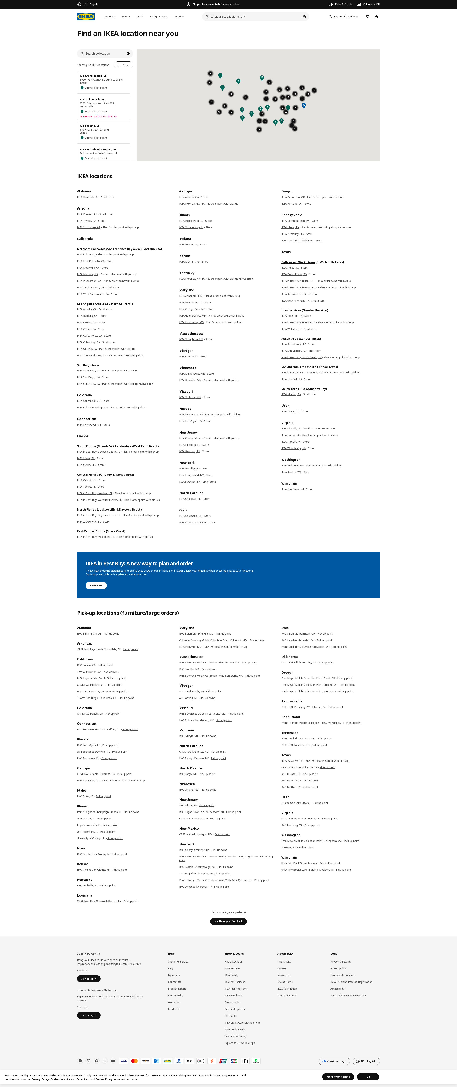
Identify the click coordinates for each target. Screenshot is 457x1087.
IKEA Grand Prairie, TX (294, 274)
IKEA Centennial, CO (89, 401)
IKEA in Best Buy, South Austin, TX (301, 357)
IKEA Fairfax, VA (290, 435)
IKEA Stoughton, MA (191, 339)
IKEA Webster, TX (291, 329)
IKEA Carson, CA (86, 322)
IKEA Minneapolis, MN (192, 373)
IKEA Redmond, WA (292, 465)
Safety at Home (286, 995)
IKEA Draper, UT (290, 411)
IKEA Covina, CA (86, 329)
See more (82, 970)
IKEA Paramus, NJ (189, 451)
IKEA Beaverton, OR (293, 197)
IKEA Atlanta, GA (189, 197)
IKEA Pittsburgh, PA (292, 234)
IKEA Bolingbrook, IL (191, 220)
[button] (242, 110)
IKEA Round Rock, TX (293, 344)
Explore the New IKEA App (240, 1043)
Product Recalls (177, 988)
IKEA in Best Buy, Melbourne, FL (96, 536)
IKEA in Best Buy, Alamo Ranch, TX (301, 372)
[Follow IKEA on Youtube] (113, 1061)
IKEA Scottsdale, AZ (88, 227)
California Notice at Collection (69, 1079)
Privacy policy (338, 968)
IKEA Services (232, 968)
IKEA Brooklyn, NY (189, 468)
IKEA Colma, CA (86, 254)
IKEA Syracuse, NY (189, 481)
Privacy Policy (40, 1079)
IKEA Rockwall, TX (291, 294)
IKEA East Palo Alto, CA (90, 261)
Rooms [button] (126, 16)
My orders (174, 975)
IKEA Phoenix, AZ (87, 214)
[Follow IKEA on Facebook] (80, 1061)
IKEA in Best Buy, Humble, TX (298, 322)
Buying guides (233, 1002)
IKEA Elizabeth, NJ (189, 444)
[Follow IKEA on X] (105, 1061)
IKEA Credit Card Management (242, 1022)
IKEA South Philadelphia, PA (297, 240)
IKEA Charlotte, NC (190, 498)
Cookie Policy (104, 1079)
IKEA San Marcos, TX (293, 350)
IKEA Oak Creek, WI (292, 489)
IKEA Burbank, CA (87, 315)
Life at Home (285, 982)
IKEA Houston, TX (291, 315)
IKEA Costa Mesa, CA (89, 335)
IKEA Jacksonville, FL (89, 521)
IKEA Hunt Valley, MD (191, 322)
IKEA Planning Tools (236, 988)
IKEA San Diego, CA (88, 377)
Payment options (235, 1009)
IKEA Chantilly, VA (291, 428)
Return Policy (175, 995)
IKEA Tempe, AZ (86, 220)
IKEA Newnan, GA (189, 203)
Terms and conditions (343, 975)
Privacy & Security (340, 961)
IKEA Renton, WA (291, 472)
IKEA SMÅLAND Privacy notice (348, 995)
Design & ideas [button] (159, 16)
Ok (368, 1076)
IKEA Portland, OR (291, 203)
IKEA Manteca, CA (87, 274)
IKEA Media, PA (290, 227)
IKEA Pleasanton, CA (89, 280)
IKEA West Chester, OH (192, 522)
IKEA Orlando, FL (87, 480)
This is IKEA (284, 961)
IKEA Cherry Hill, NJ (190, 438)
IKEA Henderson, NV (191, 414)
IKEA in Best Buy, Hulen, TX (297, 280)
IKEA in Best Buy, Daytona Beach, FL (98, 515)
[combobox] (251, 16)
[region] (228, 1077)
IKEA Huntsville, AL (88, 197)
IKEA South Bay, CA (88, 383)
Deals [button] (140, 16)
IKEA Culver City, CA (88, 342)
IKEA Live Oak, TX (291, 379)
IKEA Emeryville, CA (88, 267)
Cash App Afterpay (235, 1036)
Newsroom (283, 975)
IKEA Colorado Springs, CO (92, 407)
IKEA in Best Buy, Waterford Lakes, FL (99, 500)
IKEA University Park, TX (295, 300)
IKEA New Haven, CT (89, 424)
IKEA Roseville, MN (190, 380)
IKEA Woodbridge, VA (293, 448)
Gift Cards (230, 1015)
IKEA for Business (235, 982)
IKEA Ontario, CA (87, 348)
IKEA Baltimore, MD (191, 302)
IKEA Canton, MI (188, 356)
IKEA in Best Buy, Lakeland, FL (94, 493)
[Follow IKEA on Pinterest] (97, 1061)
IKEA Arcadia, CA (86, 309)
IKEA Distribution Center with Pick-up (123, 780)
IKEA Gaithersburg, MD (192, 315)
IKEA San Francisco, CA (90, 287)
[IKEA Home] (86, 16)
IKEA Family (231, 975)
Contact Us (174, 982)
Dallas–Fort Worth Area (298, 262)
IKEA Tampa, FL (86, 486)
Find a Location (234, 961)
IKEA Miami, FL (86, 458)
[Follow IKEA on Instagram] (88, 1061)
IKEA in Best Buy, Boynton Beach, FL (98, 451)
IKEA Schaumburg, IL (191, 227)
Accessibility (337, 988)
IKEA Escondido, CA (88, 370)
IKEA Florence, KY (189, 278)
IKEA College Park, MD (192, 309)
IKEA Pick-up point (114, 678)
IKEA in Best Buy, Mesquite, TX (299, 287)
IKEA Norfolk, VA (290, 441)
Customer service (178, 961)
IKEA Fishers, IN (188, 244)
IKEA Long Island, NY (191, 475)
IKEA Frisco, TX (290, 267)
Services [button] (179, 16)
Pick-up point (111, 633)
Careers (281, 968)
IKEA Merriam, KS (189, 261)
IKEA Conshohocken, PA (295, 220)
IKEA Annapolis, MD (190, 295)
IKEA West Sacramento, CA (93, 294)
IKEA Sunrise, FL (86, 465)
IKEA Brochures (234, 995)
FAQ (170, 968)
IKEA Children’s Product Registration (351, 982)
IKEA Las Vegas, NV (190, 421)
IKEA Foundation (287, 988)
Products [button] (110, 16)
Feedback (173, 1009)
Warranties (174, 1002)
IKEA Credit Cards (235, 1029)
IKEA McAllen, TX (291, 394)
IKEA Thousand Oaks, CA (91, 355)
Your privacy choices (338, 1076)
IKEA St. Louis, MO (190, 397)
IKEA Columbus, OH (190, 516)
